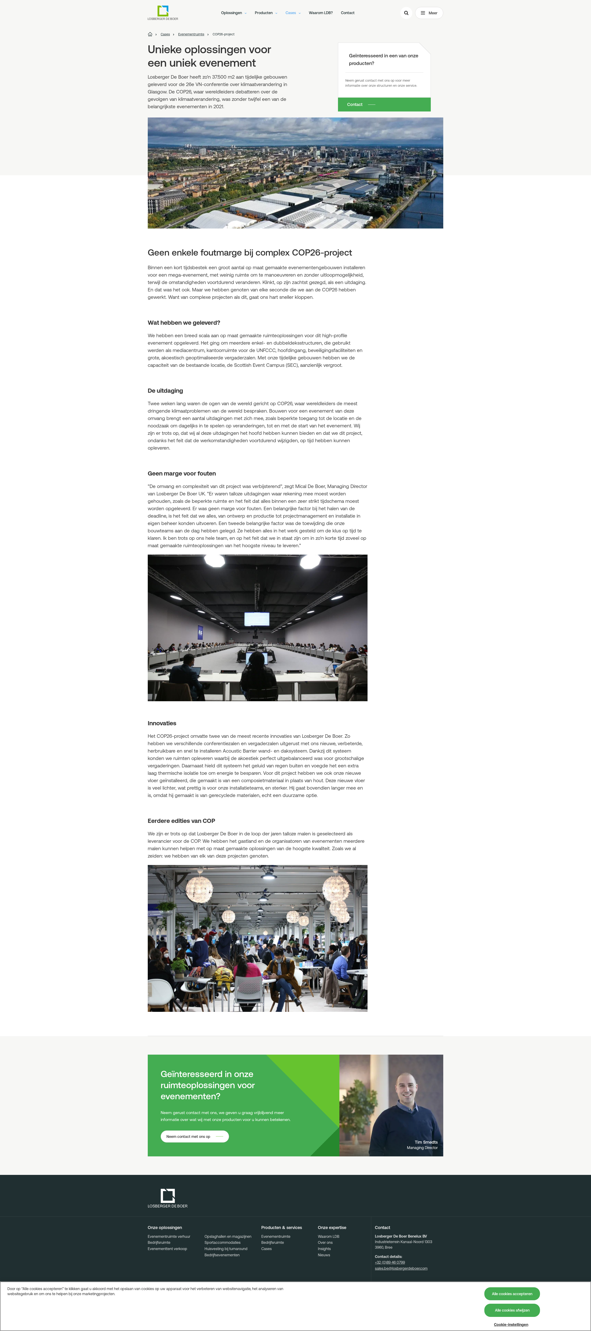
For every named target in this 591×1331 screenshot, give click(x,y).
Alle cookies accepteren (512, 1294)
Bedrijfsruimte (159, 1242)
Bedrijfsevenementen (222, 1255)
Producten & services (281, 1228)
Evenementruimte (275, 1236)
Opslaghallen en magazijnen (228, 1236)
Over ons (325, 1242)
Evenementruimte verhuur (169, 1236)
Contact (348, 13)
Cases (291, 13)
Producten (264, 13)
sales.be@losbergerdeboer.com (401, 1268)
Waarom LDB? (321, 13)
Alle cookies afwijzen (512, 1310)
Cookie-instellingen (511, 1324)
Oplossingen (232, 13)
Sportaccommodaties (223, 1242)
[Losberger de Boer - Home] (168, 1198)
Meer (433, 13)
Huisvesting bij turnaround (226, 1249)
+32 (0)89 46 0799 (390, 1262)
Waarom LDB (328, 1236)
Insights (324, 1249)
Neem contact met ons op (188, 1136)
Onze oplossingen (165, 1228)
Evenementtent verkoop (167, 1249)
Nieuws (324, 1255)
